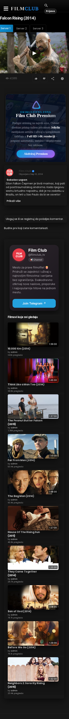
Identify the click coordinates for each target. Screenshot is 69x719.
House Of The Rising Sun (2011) (24, 534)
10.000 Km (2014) (19, 348)
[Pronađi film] (46, 5)
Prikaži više (14, 201)
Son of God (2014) (19, 611)
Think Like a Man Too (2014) (26, 384)
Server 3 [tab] (38, 28)
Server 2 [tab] (21, 28)
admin (14, 352)
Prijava (50, 11)
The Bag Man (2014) (21, 496)
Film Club (25, 171)
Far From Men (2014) (21, 460)
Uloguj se (11, 219)
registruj (29, 219)
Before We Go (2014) (22, 647)
